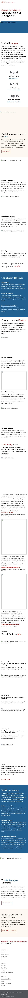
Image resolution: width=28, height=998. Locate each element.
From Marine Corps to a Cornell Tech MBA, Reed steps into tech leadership (13, 767)
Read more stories (6, 779)
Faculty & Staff (4, 956)
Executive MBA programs (8, 217)
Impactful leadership (6, 358)
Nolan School (4, 968)
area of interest (18, 822)
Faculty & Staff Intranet (6, 983)
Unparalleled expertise (7, 392)
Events (2, 981)
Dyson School (4, 965)
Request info (4, 930)
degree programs (19, 812)
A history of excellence (7, 293)
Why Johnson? (5, 282)
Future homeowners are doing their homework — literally (13, 664)
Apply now (13, 930)
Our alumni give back (7, 428)
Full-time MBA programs (7, 180)
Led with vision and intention (8, 306)
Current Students (5, 954)
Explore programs (5, 151)
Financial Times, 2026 (13, 78)
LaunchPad (3, 986)
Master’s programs (6, 251)
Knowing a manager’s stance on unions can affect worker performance (12, 731)
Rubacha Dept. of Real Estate (7, 972)
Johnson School (4, 970)
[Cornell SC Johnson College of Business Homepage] (14, 942)
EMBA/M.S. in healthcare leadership (11, 842)
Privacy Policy (4, 994)
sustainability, (8, 830)
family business (19, 830)
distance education (10, 840)
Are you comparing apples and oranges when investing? (13, 698)
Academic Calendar (5, 979)
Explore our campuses (6, 903)
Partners (3, 959)
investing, (13, 830)
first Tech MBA (20, 840)
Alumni (2, 952)
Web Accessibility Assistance (7, 996)
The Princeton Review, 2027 (13, 90)
